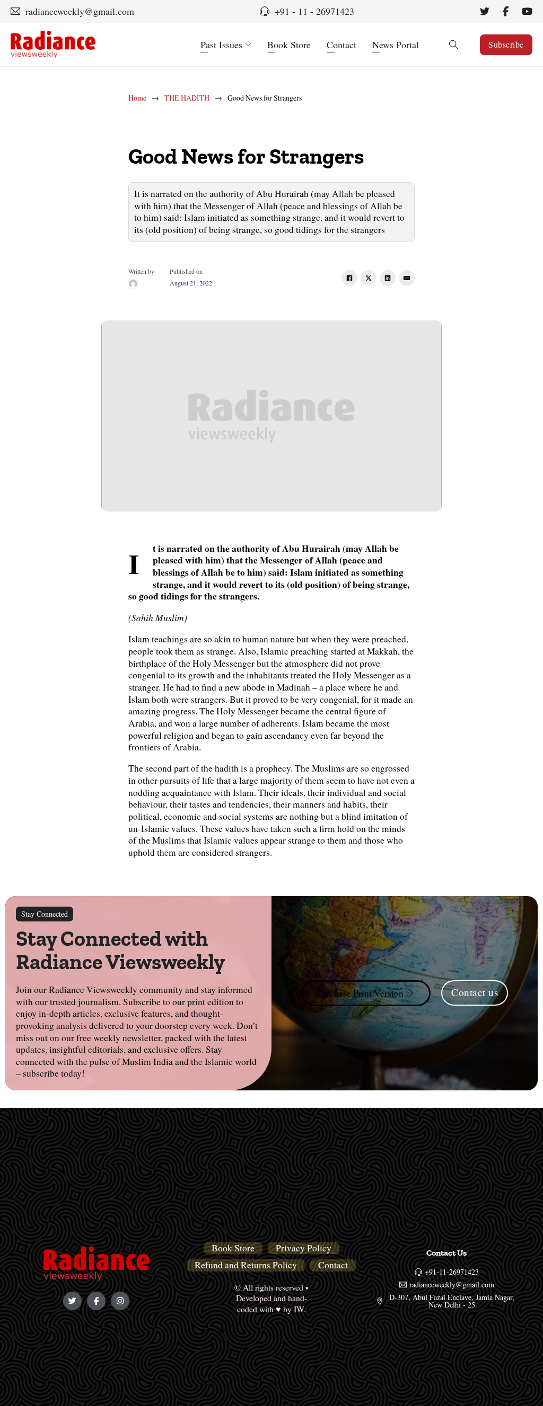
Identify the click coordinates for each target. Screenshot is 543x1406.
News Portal (395, 44)
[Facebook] (349, 278)
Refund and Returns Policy (246, 1265)
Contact (341, 44)
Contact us (474, 992)
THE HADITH (186, 98)
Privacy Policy (303, 1248)
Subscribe (506, 44)
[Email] (407, 278)
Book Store (289, 44)
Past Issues (221, 44)
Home (137, 98)
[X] (368, 278)
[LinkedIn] (388, 278)
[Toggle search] (453, 44)
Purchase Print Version (360, 993)
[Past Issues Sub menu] (248, 44)
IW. (300, 1308)
